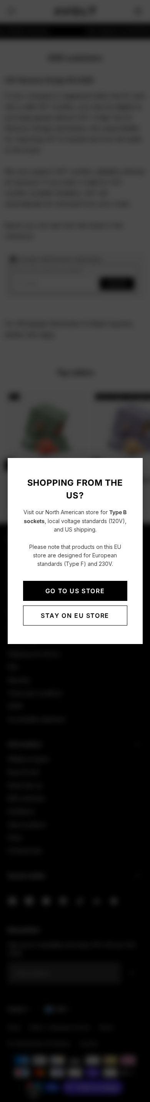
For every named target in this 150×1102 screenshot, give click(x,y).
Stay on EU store (75, 615)
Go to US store (75, 591)
